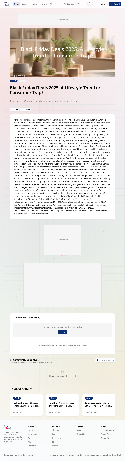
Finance (34, 4)
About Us (80, 430)
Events (30, 438)
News (16, 4)
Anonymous (17, 101)
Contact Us (81, 434)
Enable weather (91, 4)
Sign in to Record (107, 360)
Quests (55, 446)
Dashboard (56, 438)
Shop (54, 442)
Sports (24, 4)
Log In (54, 434)
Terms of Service (107, 430)
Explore (44, 4)
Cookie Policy (106, 438)
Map (30, 442)
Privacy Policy (106, 434)
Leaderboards (33, 446)
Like (16, 109)
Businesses (32, 430)
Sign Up (55, 430)
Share (27, 109)
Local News (32, 434)
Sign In (102, 4)
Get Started (115, 4)
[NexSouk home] (7, 3)
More (52, 4)
